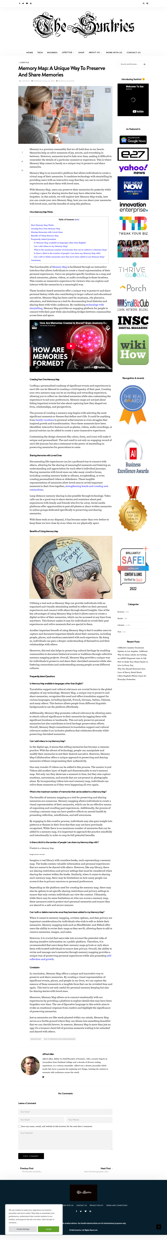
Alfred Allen (48, 1054)
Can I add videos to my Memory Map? (51, 246)
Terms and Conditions (116, 1205)
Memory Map (59, 267)
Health (120, 618)
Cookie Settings (23, 1229)
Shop (81, 52)
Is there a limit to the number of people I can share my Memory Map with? (67, 253)
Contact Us (134, 52)
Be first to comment (66, 81)
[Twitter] (23, 3)
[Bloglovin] (27, 3)
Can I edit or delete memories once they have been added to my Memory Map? (69, 257)
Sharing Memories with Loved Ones (47, 232)
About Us (94, 52)
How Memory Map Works (42, 225)
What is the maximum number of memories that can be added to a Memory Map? (70, 250)
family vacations (45, 420)
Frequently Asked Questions (43, 239)
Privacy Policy (96, 1205)
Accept (48, 1229)
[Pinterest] (31, 3)
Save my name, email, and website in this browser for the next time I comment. (57, 1126)
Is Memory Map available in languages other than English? (60, 243)
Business (52, 52)
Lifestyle (67, 52)
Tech (40, 52)
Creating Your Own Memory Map (45, 228)
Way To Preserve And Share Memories (59, 1039)
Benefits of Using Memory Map (45, 235)
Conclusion (36, 260)
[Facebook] (19, 3)
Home (29, 52)
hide (77, 220)
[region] (34, 1219)
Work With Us (114, 52)
